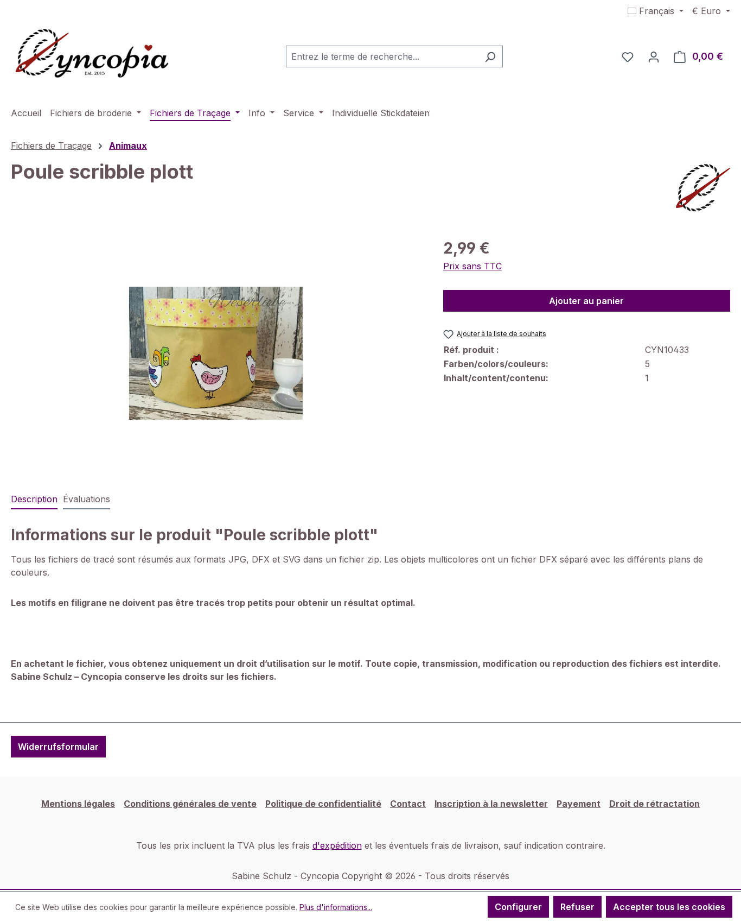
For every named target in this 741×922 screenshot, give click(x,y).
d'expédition (337, 845)
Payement (579, 803)
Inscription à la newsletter (491, 803)
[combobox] (382, 56)
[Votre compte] (654, 56)
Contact (408, 803)
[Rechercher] (490, 56)
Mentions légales (78, 803)
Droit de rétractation (654, 803)
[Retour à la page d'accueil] (92, 54)
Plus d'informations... (335, 907)
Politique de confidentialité (323, 803)
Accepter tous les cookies (669, 906)
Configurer (518, 906)
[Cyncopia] (703, 188)
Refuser (577, 906)
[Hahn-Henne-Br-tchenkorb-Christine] (216, 353)
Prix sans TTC (472, 266)
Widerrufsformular (58, 746)
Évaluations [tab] (86, 499)
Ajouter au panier (586, 300)
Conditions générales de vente (190, 803)
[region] (216, 353)
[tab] (34, 499)
